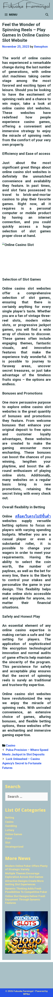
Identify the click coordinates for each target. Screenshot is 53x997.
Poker (8, 838)
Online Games (13, 834)
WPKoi (26, 994)
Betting (9, 817)
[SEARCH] (47, 14)
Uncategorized (14, 846)
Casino (10, 745)
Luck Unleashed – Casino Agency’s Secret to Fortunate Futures (21, 763)
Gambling (11, 825)
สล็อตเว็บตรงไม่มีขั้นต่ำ (33, 516)
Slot (7, 842)
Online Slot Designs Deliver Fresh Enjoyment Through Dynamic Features (25, 900)
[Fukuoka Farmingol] (26, 4)
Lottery (9, 830)
